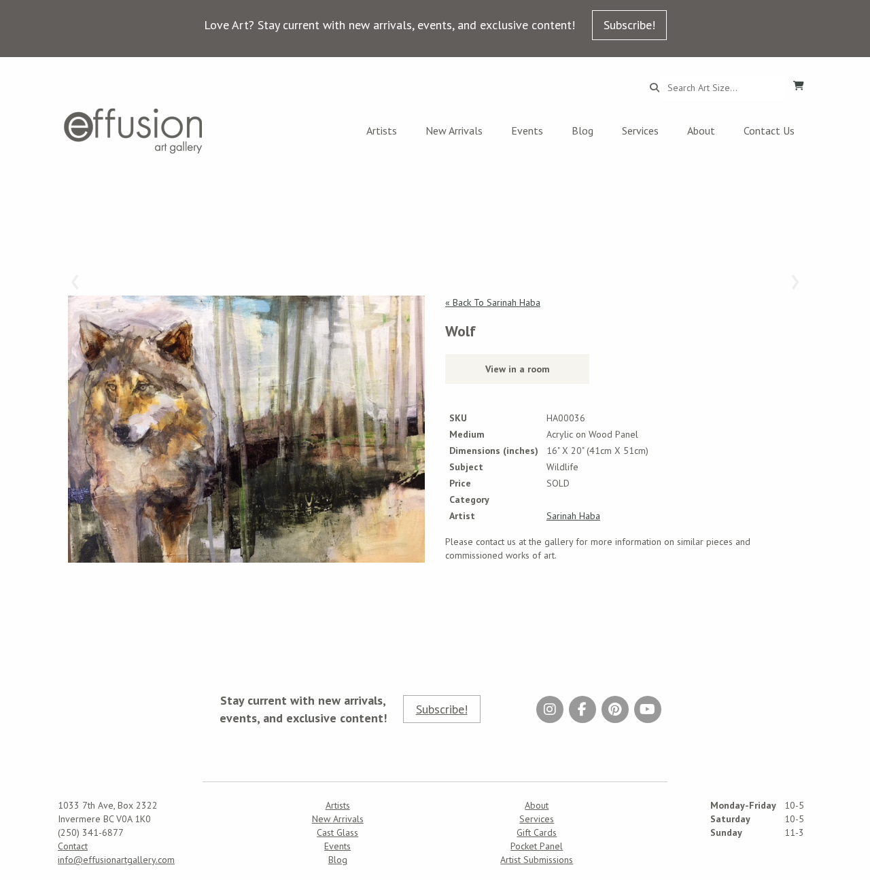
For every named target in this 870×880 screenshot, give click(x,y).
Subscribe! (629, 25)
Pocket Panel (536, 846)
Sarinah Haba (573, 516)
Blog (582, 130)
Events (527, 130)
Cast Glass (337, 832)
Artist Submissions (536, 859)
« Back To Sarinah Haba (492, 302)
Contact (73, 846)
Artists (381, 130)
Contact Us (769, 130)
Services (640, 130)
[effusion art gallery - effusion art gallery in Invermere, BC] (133, 131)
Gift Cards (537, 832)
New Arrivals (454, 130)
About (701, 130)
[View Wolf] (246, 429)
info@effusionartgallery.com (116, 859)
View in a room (517, 369)
